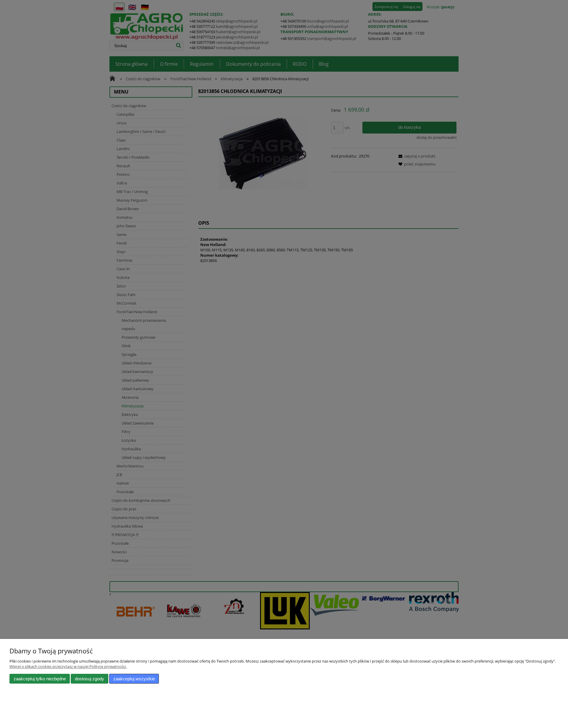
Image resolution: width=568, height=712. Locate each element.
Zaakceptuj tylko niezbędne (40, 678)
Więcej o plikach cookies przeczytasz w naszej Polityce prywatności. (68, 666)
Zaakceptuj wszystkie (134, 678)
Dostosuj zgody (89, 678)
